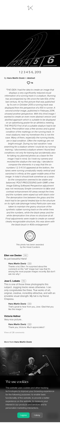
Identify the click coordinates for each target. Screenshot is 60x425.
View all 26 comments (14, 332)
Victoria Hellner (12, 316)
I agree (23, 415)
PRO (25, 255)
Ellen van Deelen (13, 255)
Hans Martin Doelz (16, 78)
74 (32, 83)
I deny (37, 415)
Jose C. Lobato (12, 281)
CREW (29, 263)
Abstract (31, 78)
